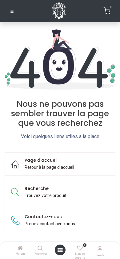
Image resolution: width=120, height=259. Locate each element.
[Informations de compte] (100, 248)
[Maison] (20, 248)
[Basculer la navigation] (12, 11)
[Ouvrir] (60, 250)
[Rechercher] (40, 248)
